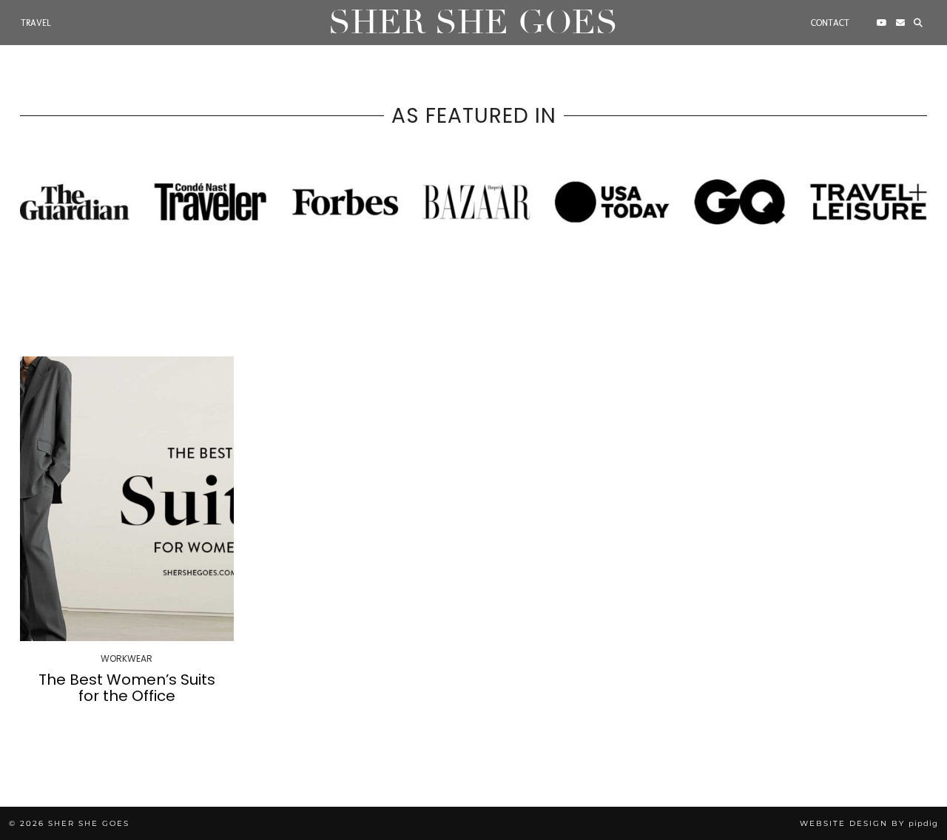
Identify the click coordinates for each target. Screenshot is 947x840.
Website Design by (869, 823)
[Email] (900, 23)
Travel (36, 23)
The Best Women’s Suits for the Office (126, 687)
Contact (830, 23)
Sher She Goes (473, 22)
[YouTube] (882, 23)
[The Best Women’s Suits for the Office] (127, 498)
